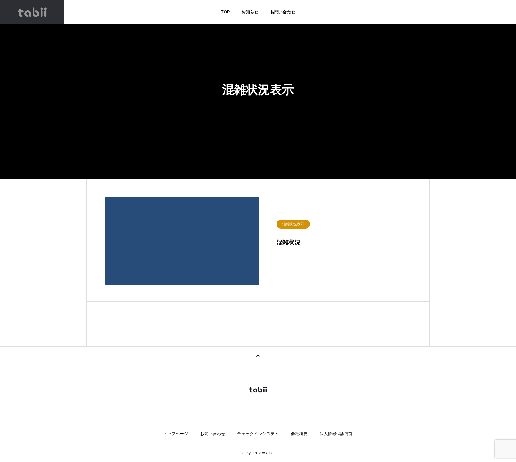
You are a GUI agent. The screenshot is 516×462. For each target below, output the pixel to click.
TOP (225, 12)
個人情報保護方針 (336, 433)
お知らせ (250, 12)
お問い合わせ (282, 12)
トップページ (175, 433)
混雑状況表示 (293, 224)
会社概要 (299, 433)
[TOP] (258, 355)
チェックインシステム (258, 433)
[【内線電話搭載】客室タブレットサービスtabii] (32, 12)
